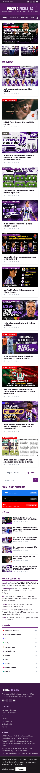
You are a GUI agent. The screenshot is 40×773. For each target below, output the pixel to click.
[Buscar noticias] (37, 18)
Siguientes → (31, 473)
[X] (31, 1)
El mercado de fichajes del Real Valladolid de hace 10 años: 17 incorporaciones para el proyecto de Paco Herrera (20, 612)
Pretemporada (7, 721)
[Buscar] (35, 480)
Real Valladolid (7, 724)
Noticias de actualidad (9, 713)
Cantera (4, 718)
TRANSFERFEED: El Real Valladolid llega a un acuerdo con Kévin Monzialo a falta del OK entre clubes (18, 743)
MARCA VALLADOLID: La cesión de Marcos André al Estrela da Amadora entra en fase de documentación (19, 598)
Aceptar (21, 769)
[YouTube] (37, 1)
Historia (4, 727)
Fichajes (14, 18)
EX (3, 715)
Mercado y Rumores (9, 710)
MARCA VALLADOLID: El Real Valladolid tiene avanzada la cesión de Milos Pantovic (18, 591)
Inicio (4, 18)
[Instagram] (34, 1)
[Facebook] (28, 1)
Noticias (24, 18)
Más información (8, 769)
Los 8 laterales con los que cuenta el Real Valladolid (20, 754)
